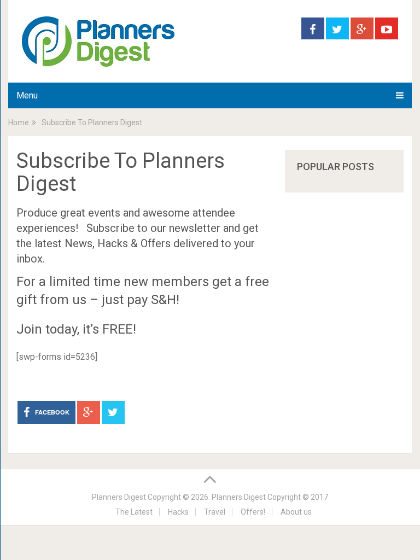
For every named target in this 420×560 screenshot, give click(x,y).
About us (296, 512)
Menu (27, 95)
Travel (214, 512)
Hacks (178, 512)
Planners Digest (119, 497)
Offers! (253, 512)
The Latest (134, 512)
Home (18, 122)
